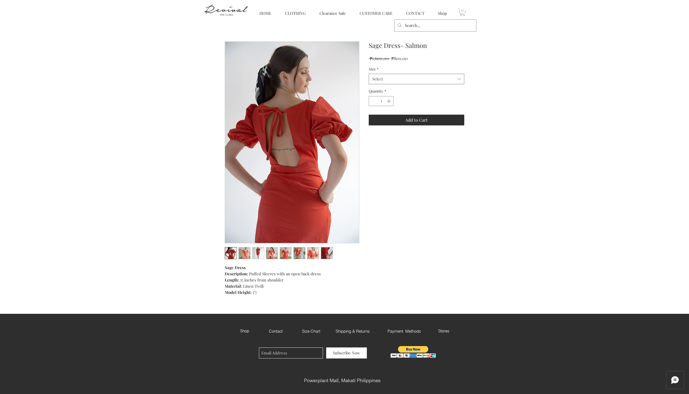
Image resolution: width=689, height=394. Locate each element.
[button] (462, 12)
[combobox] (416, 79)
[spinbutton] (381, 101)
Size (374, 69)
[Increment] (389, 101)
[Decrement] (373, 101)
